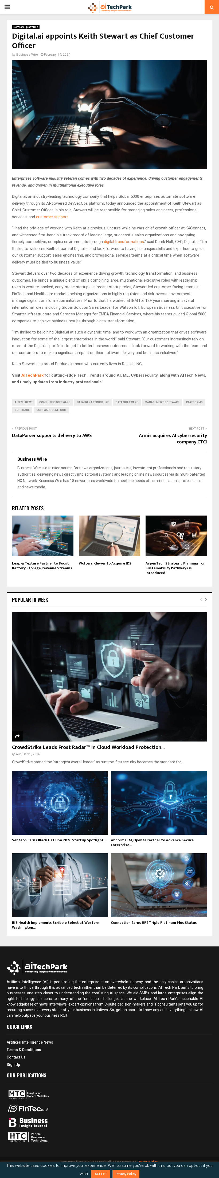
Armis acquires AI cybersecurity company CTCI (173, 439)
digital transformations (124, 241)
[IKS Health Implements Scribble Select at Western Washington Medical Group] (60, 885)
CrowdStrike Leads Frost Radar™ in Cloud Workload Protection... (88, 747)
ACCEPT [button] (101, 1174)
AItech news (24, 402)
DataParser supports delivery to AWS (52, 436)
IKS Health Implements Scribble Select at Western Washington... (55, 925)
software (22, 410)
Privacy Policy (126, 1174)
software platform (51, 410)
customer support (52, 217)
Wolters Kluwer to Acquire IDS (105, 563)
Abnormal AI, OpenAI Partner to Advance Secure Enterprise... (152, 842)
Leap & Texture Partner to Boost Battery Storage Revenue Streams (42, 565)
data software (127, 402)
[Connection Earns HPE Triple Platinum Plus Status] (159, 885)
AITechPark (32, 375)
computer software (54, 402)
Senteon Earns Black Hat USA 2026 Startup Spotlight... (59, 840)
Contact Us (16, 1057)
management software (162, 402)
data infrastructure (93, 402)
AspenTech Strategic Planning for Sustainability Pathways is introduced (175, 568)
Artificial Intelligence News (30, 1042)
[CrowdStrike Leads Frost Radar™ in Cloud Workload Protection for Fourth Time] (109, 677)
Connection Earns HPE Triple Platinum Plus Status (154, 923)
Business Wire (27, 54)
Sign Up (13, 1064)
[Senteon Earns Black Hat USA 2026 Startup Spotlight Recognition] (60, 803)
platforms (194, 402)
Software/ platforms (25, 27)
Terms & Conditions (24, 1050)
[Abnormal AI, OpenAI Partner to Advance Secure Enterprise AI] (159, 803)
